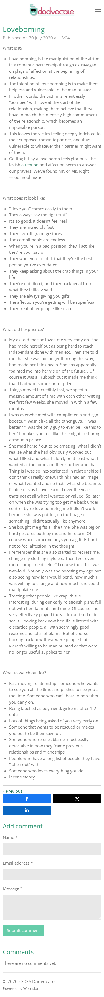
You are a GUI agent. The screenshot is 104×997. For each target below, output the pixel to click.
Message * (12, 888)
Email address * (18, 863)
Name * (10, 837)
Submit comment (23, 930)
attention (30, 164)
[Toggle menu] (98, 9)
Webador (31, 988)
